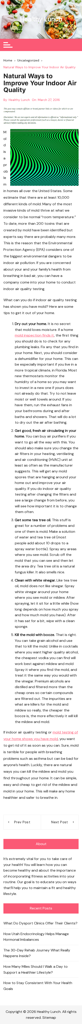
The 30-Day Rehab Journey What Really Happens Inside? (36, 953)
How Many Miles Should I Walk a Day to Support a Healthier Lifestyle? (35, 969)
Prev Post (22, 822)
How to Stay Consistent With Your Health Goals (37, 985)
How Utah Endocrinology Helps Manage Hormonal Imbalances (36, 936)
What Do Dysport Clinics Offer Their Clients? (40, 923)
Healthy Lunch (41, 19)
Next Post (59, 822)
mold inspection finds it (34, 335)
